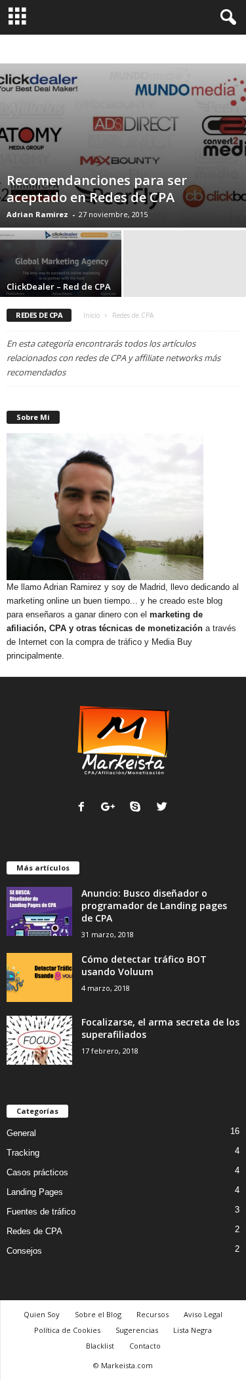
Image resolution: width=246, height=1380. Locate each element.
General (21, 1133)
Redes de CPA (34, 1231)
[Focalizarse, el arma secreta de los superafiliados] (39, 1040)
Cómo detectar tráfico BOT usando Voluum (144, 965)
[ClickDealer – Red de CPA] (61, 276)
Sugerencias (136, 1330)
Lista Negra (192, 1330)
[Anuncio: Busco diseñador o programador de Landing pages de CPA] (39, 911)
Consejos (189, 49)
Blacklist (100, 1346)
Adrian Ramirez (37, 214)
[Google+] (111, 808)
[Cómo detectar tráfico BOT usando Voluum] (39, 977)
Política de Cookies (67, 1330)
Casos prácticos (67, 49)
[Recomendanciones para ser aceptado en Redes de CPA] (123, 145)
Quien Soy (42, 1314)
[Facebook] (84, 808)
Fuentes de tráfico (41, 1211)
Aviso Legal (203, 1314)
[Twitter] (164, 808)
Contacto (145, 1346)
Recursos (152, 1314)
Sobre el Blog (98, 1314)
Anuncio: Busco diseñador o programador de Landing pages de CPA (154, 905)
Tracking (23, 1153)
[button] (225, 17)
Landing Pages (35, 1192)
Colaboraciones (134, 49)
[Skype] (138, 808)
